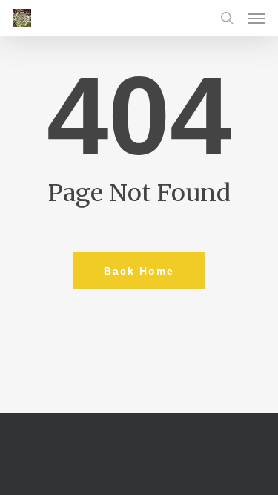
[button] (256, 17)
